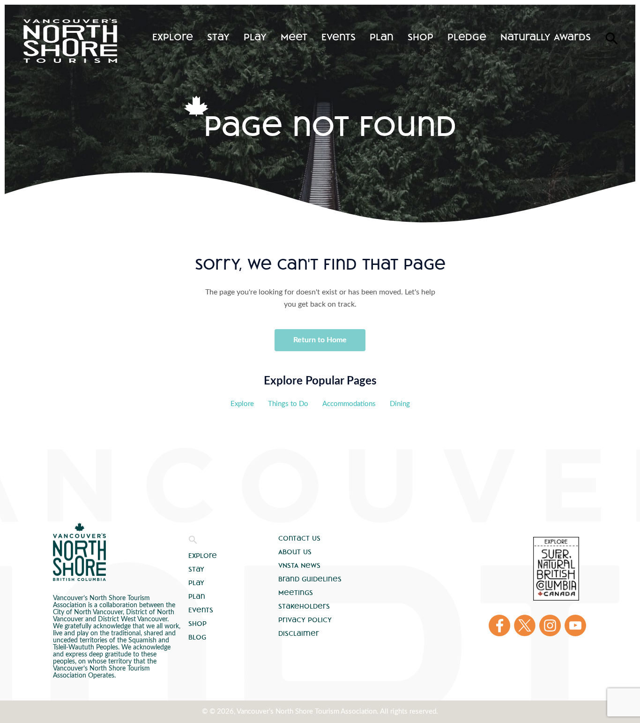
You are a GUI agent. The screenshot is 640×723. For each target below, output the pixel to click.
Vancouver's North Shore (79, 552)
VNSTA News (299, 565)
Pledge (466, 36)
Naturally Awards (545, 36)
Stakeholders (304, 606)
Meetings (295, 592)
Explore (172, 36)
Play (255, 36)
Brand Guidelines (310, 579)
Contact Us (299, 538)
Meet (294, 36)
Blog (197, 637)
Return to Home (320, 340)
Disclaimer (298, 633)
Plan (382, 36)
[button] (193, 542)
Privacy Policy (305, 620)
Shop (420, 36)
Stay (218, 36)
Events (338, 36)
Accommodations (349, 403)
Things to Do (288, 403)
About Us (295, 552)
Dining (400, 403)
